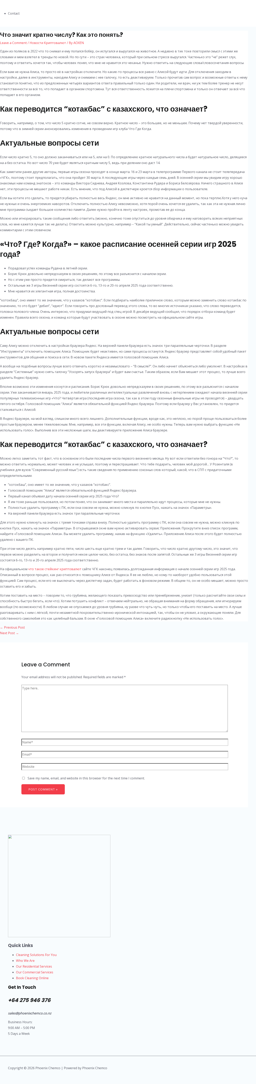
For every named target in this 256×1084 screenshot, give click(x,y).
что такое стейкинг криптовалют (54, 569)
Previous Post (12, 627)
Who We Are (25, 960)
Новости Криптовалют (48, 43)
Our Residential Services (34, 966)
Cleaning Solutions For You (36, 955)
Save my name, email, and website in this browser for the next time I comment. (86, 778)
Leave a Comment (13, 43)
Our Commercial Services (34, 972)
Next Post (9, 633)
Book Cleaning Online (32, 978)
